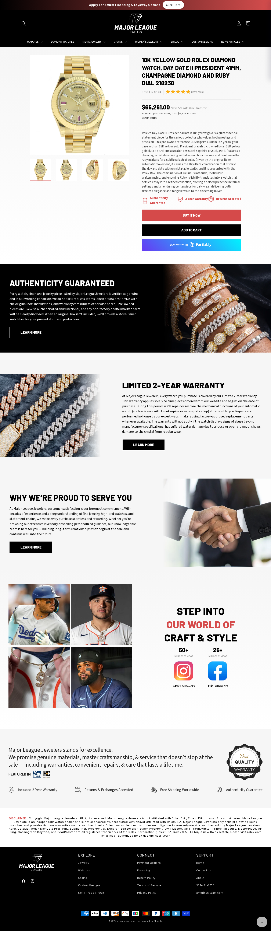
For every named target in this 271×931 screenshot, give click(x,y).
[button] (23, 23)
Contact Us (203, 870)
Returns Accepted (228, 199)
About (200, 878)
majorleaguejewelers (128, 921)
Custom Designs (89, 885)
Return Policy (146, 878)
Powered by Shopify (151, 921)
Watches (84, 870)
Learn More (149, 118)
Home (200, 863)
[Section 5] (168, 92)
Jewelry (83, 863)
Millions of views (183, 656)
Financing (143, 870)
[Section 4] (180, 199)
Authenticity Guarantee (159, 200)
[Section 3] (145, 200)
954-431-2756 (205, 885)
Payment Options (149, 863)
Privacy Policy (146, 893)
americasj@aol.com (209, 893)
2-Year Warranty (196, 199)
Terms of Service (149, 885)
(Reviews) (197, 92)
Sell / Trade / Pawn (91, 893)
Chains (82, 878)
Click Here (173, 5)
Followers (184, 685)
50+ (183, 650)
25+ (217, 650)
